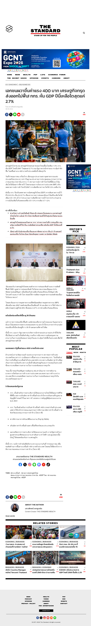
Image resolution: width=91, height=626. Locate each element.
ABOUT (66, 78)
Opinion (28, 601)
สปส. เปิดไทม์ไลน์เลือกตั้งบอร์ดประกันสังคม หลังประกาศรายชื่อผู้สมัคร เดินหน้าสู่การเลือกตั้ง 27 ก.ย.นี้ (72, 336)
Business (24, 84)
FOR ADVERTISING (46, 605)
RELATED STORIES (45, 523)
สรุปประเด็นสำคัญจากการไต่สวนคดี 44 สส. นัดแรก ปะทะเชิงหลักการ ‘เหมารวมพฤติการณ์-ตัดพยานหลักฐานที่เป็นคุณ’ (78, 360)
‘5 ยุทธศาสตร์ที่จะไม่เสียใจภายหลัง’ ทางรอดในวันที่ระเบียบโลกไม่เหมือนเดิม (73, 293)
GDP (24, 477)
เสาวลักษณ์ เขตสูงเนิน (15, 107)
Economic (12, 84)
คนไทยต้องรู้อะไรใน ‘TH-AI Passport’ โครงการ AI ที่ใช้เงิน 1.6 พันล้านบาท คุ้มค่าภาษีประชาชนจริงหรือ (73, 251)
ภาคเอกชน (52, 475)
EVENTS (45, 78)
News (28, 596)
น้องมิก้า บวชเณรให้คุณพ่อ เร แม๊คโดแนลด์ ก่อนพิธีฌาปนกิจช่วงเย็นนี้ (78, 397)
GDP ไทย (43, 475)
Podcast (28, 599)
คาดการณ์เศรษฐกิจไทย (30, 473)
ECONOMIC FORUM (56, 75)
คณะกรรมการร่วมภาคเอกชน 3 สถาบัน (25, 475)
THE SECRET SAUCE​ (17, 78)
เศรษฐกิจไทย (16, 477)
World (69, 288)
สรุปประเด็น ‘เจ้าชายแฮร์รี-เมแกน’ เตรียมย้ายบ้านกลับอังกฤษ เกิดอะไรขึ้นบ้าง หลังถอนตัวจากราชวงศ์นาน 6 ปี (73, 315)
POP (35, 75)
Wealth (46, 596)
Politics (76, 356)
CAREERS (56, 78)
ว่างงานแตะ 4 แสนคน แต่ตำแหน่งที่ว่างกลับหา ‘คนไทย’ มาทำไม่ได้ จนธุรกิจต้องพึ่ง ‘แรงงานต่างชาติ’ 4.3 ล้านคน (17, 545)
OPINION (34, 78)
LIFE (42, 75)
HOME (9, 75)
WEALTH (26, 75)
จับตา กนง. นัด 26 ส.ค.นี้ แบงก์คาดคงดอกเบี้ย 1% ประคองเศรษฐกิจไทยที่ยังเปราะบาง (69, 545)
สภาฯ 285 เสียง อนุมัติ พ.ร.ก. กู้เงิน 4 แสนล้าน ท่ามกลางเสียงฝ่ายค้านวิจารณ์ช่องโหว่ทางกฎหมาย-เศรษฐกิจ (78, 410)
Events (64, 601)
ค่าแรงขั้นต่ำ (16, 473)
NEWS (17, 75)
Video (46, 599)
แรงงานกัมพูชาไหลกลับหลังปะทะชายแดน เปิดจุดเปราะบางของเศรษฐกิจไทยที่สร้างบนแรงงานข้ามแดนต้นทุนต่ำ (43, 545)
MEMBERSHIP (46, 610)
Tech (78, 247)
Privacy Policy (28, 603)
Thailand (70, 290)
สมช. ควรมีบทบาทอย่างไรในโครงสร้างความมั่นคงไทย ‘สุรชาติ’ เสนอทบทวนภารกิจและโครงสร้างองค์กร (78, 385)
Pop (63, 596)
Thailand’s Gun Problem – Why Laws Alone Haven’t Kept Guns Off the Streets (73, 270)
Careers (46, 601)
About (46, 603)
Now (63, 599)
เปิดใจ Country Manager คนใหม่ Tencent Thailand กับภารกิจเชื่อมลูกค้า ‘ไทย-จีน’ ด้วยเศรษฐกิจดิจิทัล (16, 571)
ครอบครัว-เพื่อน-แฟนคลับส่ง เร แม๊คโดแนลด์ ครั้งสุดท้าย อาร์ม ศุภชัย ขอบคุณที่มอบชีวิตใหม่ (78, 372)
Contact (63, 603)
